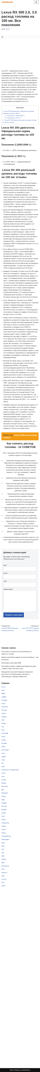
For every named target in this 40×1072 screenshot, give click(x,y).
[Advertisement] (20, 975)
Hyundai (4, 743)
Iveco (3, 753)
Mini (2, 789)
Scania (3, 813)
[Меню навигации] (36, 2)
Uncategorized (6, 836)
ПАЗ (2, 876)
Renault (3, 809)
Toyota (3, 833)
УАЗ (2, 882)
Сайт (5, 581)
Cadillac (4, 697)
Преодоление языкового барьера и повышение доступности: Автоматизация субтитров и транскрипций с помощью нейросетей (17, 674)
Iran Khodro (5, 750)
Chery (3, 703)
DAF (2, 720)
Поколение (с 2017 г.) (13, 118)
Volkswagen (5, 839)
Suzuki (3, 829)
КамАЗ (3, 859)
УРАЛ (3, 886)
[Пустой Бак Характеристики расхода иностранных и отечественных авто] (7, 2)
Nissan (3, 796)
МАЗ (3, 862)
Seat (2, 816)
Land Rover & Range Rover (10, 770)
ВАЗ (2, 846)
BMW (3, 693)
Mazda (3, 783)
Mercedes (4, 786)
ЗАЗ (2, 853)
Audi (2, 690)
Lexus (3, 773)
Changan (4, 700)
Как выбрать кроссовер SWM (11, 663)
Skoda (3, 819)
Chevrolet (4, 707)
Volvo (3, 843)
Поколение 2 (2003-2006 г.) (15, 115)
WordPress (26, 1070)
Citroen (3, 713)
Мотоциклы (5, 866)
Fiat (2, 726)
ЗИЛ (2, 856)
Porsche (4, 806)
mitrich (8, 29)
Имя (5, 565)
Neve (11, 1070)
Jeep (3, 760)
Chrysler (4, 710)
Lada (3, 766)
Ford (2, 730)
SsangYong (5, 823)
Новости (4, 872)
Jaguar (3, 756)
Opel (2, 799)
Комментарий (8, 589)
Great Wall (4, 733)
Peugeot (4, 803)
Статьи (3, 879)
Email (5, 573)
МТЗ (2, 869)
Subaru (3, 826)
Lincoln (3, 780)
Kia (2, 763)
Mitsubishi (4, 793)
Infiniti (3, 746)
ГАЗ (2, 849)
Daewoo (4, 717)
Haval (3, 736)
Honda (3, 740)
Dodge (3, 723)
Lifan (2, 776)
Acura (3, 687)
